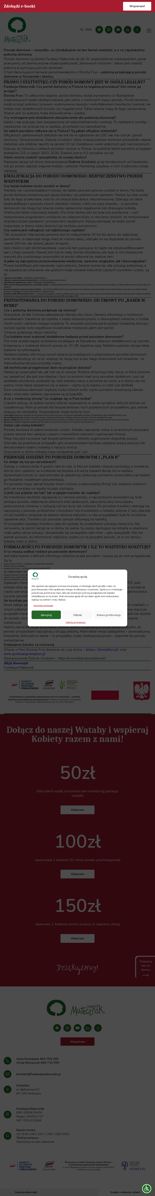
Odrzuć (77, 615)
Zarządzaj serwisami (43, 605)
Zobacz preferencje (109, 615)
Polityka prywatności (76, 622)
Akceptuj (46, 615)
